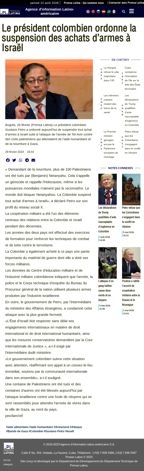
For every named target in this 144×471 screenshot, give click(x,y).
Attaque (76, 427)
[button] (123, 12)
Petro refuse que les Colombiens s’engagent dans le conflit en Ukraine (131, 217)
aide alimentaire (18, 427)
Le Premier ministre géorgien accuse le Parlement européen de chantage (111, 144)
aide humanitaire (42, 427)
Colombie (36, 431)
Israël (70, 431)
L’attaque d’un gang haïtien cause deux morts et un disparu (106, 290)
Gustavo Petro (54, 431)
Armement (62, 427)
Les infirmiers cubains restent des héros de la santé (111, 104)
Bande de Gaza (18, 431)
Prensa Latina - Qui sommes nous (84, 3)
